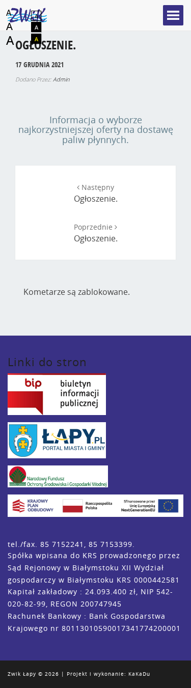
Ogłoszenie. (96, 193)
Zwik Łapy (22, 674)
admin (61, 79)
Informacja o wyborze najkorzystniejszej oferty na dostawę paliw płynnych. (95, 130)
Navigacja (173, 15)
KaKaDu (139, 674)
